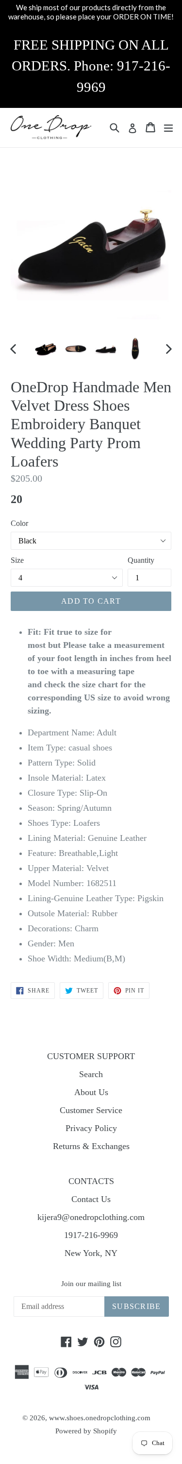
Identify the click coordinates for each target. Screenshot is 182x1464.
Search (91, 1074)
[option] (46, 348)
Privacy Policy (91, 1128)
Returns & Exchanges (91, 1146)
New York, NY (91, 1253)
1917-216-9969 (91, 1235)
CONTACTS (91, 1181)
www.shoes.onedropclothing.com (99, 1418)
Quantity (141, 560)
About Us (91, 1092)
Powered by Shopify (86, 1431)
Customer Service (91, 1110)
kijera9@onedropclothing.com (91, 1217)
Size (17, 560)
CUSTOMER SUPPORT (91, 1056)
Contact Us (91, 1199)
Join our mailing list (91, 1284)
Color (19, 523)
